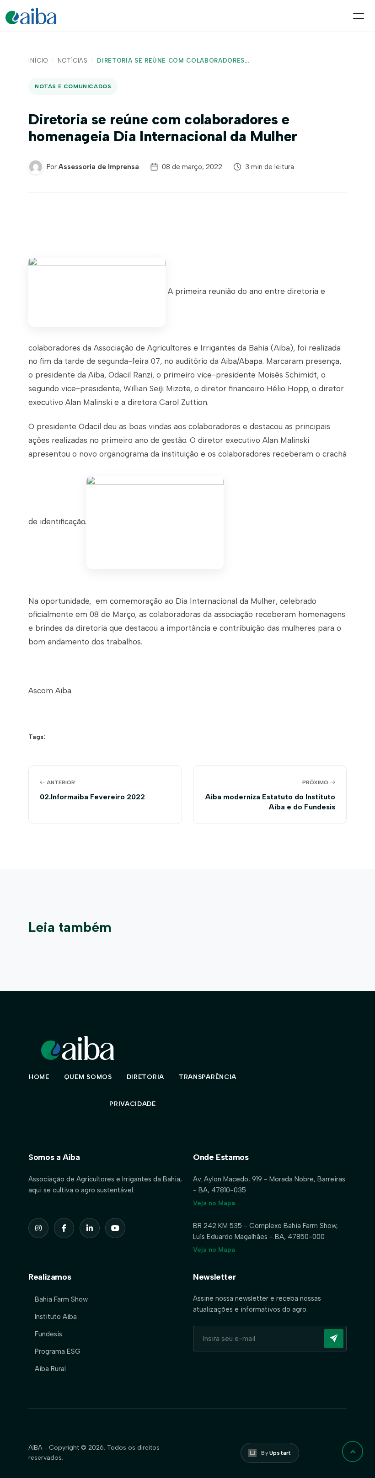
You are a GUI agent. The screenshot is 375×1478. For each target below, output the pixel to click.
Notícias (73, 60)
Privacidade (132, 1104)
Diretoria (145, 1077)
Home (39, 1077)
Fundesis (48, 1334)
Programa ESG (57, 1351)
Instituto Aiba (56, 1317)
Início (38, 60)
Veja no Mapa (214, 1203)
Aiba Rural (50, 1369)
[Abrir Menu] (359, 16)
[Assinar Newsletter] (333, 1338)
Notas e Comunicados (73, 86)
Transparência (207, 1077)
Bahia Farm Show (61, 1299)
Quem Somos (88, 1077)
